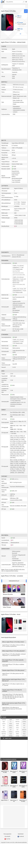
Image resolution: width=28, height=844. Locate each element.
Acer (17, 729)
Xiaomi (24, 719)
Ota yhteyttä (7, 836)
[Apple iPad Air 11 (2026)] (14, 766)
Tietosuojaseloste (7, 834)
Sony (4, 729)
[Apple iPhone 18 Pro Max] (4, 766)
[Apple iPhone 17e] (4, 780)
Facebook (21, 836)
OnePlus (24, 721)
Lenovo (3, 723)
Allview (17, 733)
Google (17, 723)
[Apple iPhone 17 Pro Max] (23, 795)
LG (10, 721)
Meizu (17, 725)
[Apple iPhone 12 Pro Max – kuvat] (7, 22)
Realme (10, 725)
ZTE (4, 727)
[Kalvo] (3, 2)
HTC (24, 725)
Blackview (4, 733)
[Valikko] (26, 2)
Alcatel (3, 735)
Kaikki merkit (8, 738)
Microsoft (24, 729)
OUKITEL (17, 731)
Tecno (24, 723)
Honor (17, 727)
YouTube (8, 838)
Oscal (10, 733)
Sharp (24, 733)
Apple (10, 719)
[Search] (23, 2)
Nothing (10, 735)
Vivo (24, 727)
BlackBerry (4, 731)
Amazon (24, 735)
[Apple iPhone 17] (4, 795)
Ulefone (10, 731)
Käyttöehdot (20, 834)
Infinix (10, 727)
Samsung (4, 719)
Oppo (4, 721)
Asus (4, 725)
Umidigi (17, 735)
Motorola (17, 721)
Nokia (10, 723)
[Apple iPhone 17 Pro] (14, 795)
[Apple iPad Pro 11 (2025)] (14, 780)
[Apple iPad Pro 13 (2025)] (23, 779)
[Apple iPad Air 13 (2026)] (23, 765)
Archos (24, 731)
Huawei (17, 719)
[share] (26, 11)
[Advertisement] (14, 6)
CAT (10, 729)
